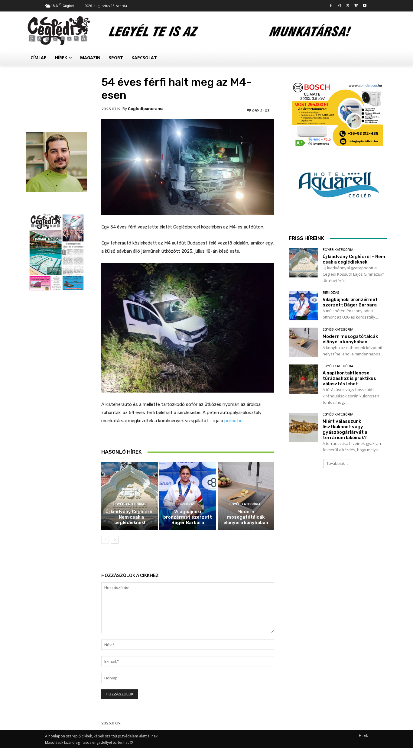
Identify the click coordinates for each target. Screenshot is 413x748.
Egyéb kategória (129, 504)
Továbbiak (336, 463)
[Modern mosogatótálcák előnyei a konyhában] (246, 496)
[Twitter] (347, 5)
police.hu (233, 420)
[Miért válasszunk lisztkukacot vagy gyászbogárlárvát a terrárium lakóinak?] (303, 427)
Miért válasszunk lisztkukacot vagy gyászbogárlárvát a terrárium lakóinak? (345, 429)
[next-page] (115, 540)
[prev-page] (105, 540)
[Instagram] (339, 5)
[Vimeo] (356, 5)
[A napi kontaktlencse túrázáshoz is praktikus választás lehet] (303, 379)
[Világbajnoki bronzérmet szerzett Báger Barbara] (187, 496)
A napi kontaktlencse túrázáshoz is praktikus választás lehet (349, 378)
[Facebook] (330, 5)
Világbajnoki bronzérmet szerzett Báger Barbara (187, 517)
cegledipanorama (146, 109)
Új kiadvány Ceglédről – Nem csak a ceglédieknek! (130, 517)
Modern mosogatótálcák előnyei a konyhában (245, 517)
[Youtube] (364, 5)
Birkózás (187, 504)
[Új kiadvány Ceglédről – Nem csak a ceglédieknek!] (129, 496)
